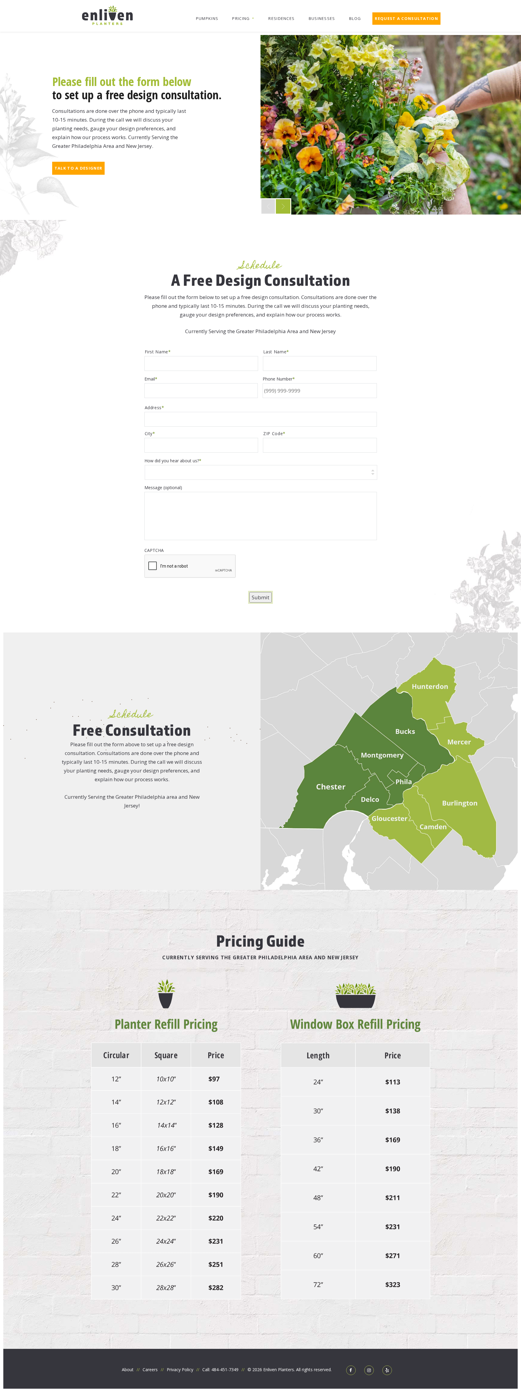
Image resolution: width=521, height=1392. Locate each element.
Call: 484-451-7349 (220, 1369)
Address (153, 407)
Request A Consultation (406, 18)
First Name (157, 352)
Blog (355, 18)
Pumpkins (207, 18)
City (149, 433)
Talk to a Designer (78, 168)
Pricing (241, 18)
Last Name (275, 352)
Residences (281, 18)
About (128, 1369)
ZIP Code (273, 433)
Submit (260, 597)
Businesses (322, 18)
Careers (150, 1369)
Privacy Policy (180, 1369)
